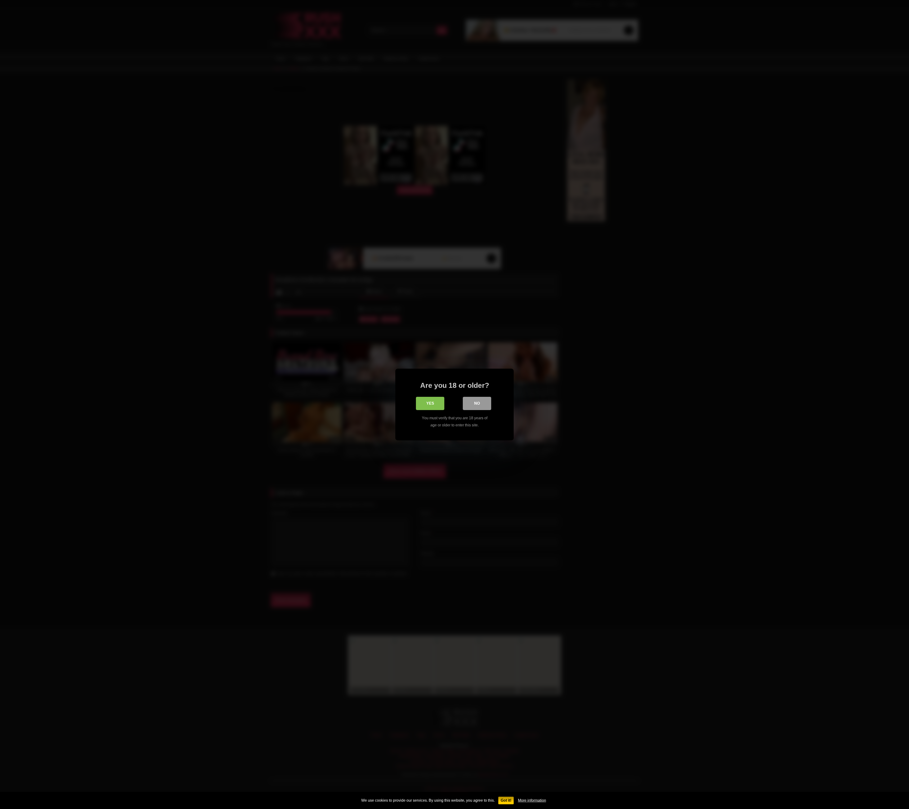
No (477, 403)
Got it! (506, 800)
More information (532, 800)
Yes (430, 403)
